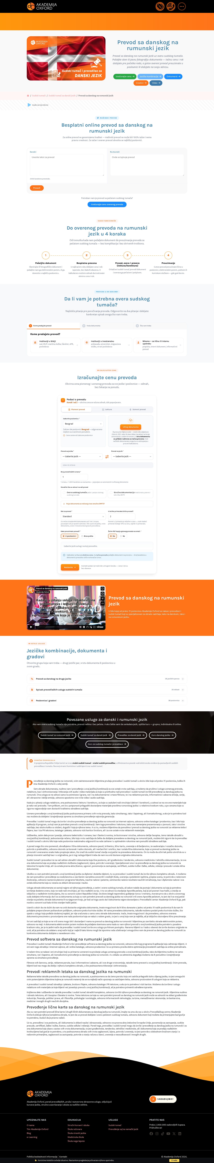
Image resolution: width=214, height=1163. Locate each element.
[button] (181, 6)
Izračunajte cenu (124, 76)
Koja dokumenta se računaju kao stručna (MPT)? (85, 504)
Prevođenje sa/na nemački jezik (123, 1129)
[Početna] (28, 95)
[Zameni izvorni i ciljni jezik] (107, 456)
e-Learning (32, 1137)
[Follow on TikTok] (162, 1133)
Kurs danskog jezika (161, 735)
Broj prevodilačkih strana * (71, 472)
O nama (30, 1125)
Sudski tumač (114, 1125)
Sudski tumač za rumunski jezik (55, 735)
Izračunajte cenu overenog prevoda (107, 204)
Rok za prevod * (66, 511)
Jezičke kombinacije (149, 76)
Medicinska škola (76, 1137)
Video (154, 83)
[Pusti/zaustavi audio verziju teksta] (29, 105)
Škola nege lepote (76, 1141)
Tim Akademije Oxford (37, 1129)
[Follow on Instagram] (157, 1133)
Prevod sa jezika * (67, 451)
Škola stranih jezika (77, 1133)
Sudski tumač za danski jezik (62, 95)
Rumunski (115, 152)
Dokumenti (172, 76)
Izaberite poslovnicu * (71, 418)
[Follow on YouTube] (168, 1133)
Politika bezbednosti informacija (42, 1156)
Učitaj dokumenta (130, 427)
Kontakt (63, 1156)
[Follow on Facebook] (151, 1133)
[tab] (77, 409)
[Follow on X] (174, 1133)
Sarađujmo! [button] (165, 1099)
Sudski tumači (39, 95)
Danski (33, 152)
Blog (29, 1133)
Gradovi (140, 83)
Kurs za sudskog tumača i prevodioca (105, 744)
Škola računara (75, 1129)
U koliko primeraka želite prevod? (120, 511)
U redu (174, 1160)
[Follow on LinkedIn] (180, 1133)
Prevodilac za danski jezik (130, 735)
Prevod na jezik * (117, 451)
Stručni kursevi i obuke (78, 1125)
